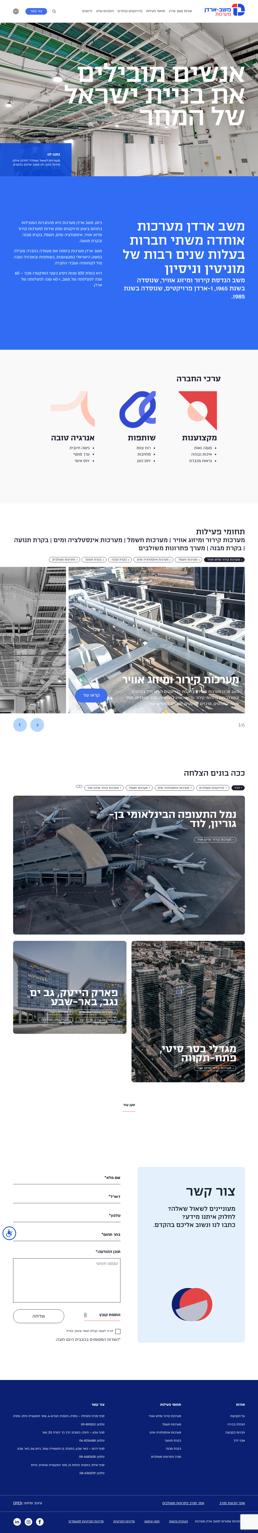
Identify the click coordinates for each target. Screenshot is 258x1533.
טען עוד (129, 1104)
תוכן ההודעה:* (108, 1251)
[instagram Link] (28, 1522)
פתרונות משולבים (63, 560)
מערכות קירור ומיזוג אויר (103, 788)
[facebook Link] (40, 1522)
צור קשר (36, 11)
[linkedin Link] (17, 1522)
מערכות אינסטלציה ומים (152, 560)
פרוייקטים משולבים (211, 788)
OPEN (17, 1503)
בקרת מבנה (119, 560)
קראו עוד (91, 695)
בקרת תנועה (93, 560)
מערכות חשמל (187, 560)
